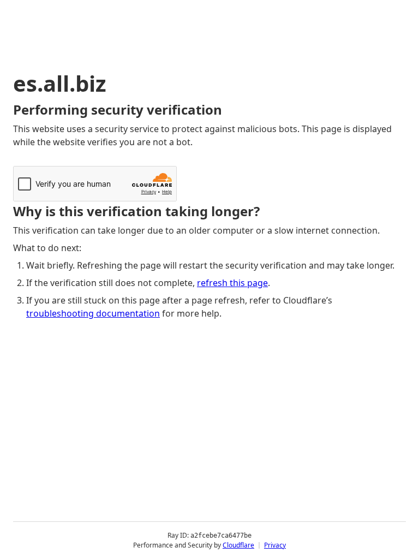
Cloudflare (238, 545)
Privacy (275, 545)
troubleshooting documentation (93, 313)
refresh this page (232, 283)
